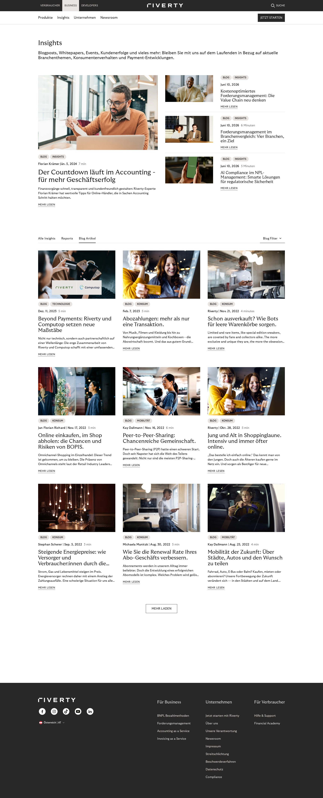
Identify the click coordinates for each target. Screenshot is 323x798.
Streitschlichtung (217, 754)
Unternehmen (85, 17)
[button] (272, 238)
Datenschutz (214, 769)
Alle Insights (46, 238)
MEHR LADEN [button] (161, 608)
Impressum (213, 746)
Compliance (214, 777)
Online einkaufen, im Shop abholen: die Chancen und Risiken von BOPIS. (70, 441)
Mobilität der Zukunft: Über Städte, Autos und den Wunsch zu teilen (245, 557)
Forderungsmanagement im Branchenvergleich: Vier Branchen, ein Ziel (252, 136)
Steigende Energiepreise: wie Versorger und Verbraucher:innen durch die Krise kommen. (72, 558)
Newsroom (109, 17)
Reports (67, 238)
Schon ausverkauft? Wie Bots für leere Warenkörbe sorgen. (243, 321)
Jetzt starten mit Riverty (222, 715)
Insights (63, 17)
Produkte (45, 17)
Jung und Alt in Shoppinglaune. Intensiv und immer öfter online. (244, 441)
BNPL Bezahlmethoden (173, 715)
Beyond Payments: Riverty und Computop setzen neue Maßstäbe (74, 324)
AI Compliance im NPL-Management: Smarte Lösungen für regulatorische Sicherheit (250, 177)
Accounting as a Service (173, 731)
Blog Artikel (87, 238)
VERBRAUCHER (50, 5)
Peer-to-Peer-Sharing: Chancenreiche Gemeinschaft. (159, 438)
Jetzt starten (271, 17)
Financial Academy (267, 723)
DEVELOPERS (89, 5)
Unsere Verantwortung (221, 731)
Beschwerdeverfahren (221, 761)
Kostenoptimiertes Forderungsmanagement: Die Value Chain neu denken (248, 95)
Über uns (212, 723)
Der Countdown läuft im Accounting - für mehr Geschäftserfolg (96, 176)
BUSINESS (70, 5)
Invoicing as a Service (171, 738)
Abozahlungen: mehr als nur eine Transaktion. (156, 321)
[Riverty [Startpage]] (163, 6)
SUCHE (280, 5)
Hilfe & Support (265, 715)
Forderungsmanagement (174, 723)
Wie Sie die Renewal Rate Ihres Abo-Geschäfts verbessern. (160, 555)
